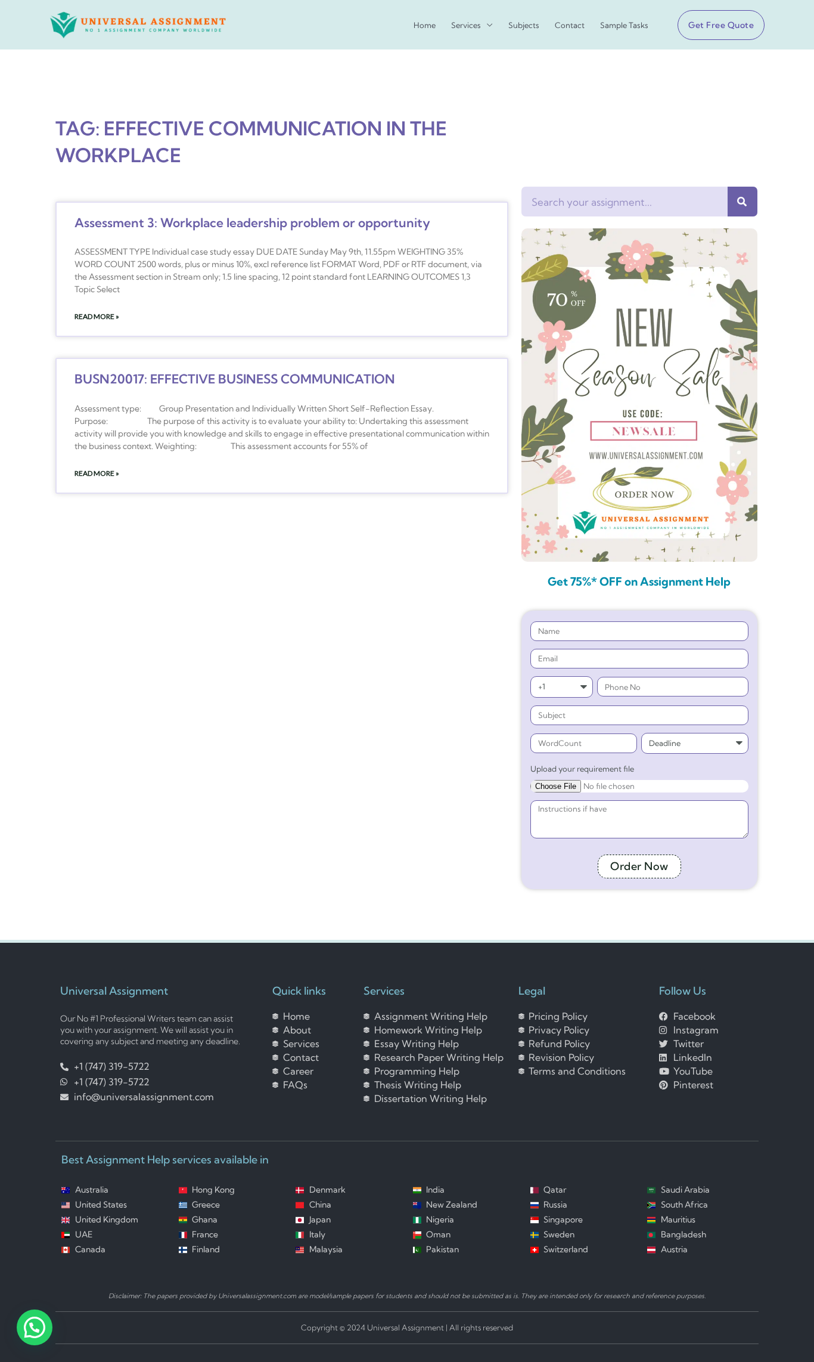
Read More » (96, 316)
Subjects (523, 25)
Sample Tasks (624, 25)
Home (425, 25)
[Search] (742, 201)
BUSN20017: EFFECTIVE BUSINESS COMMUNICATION (234, 378)
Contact (570, 25)
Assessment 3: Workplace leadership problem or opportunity (252, 222)
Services (466, 25)
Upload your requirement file (582, 768)
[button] (716, 25)
